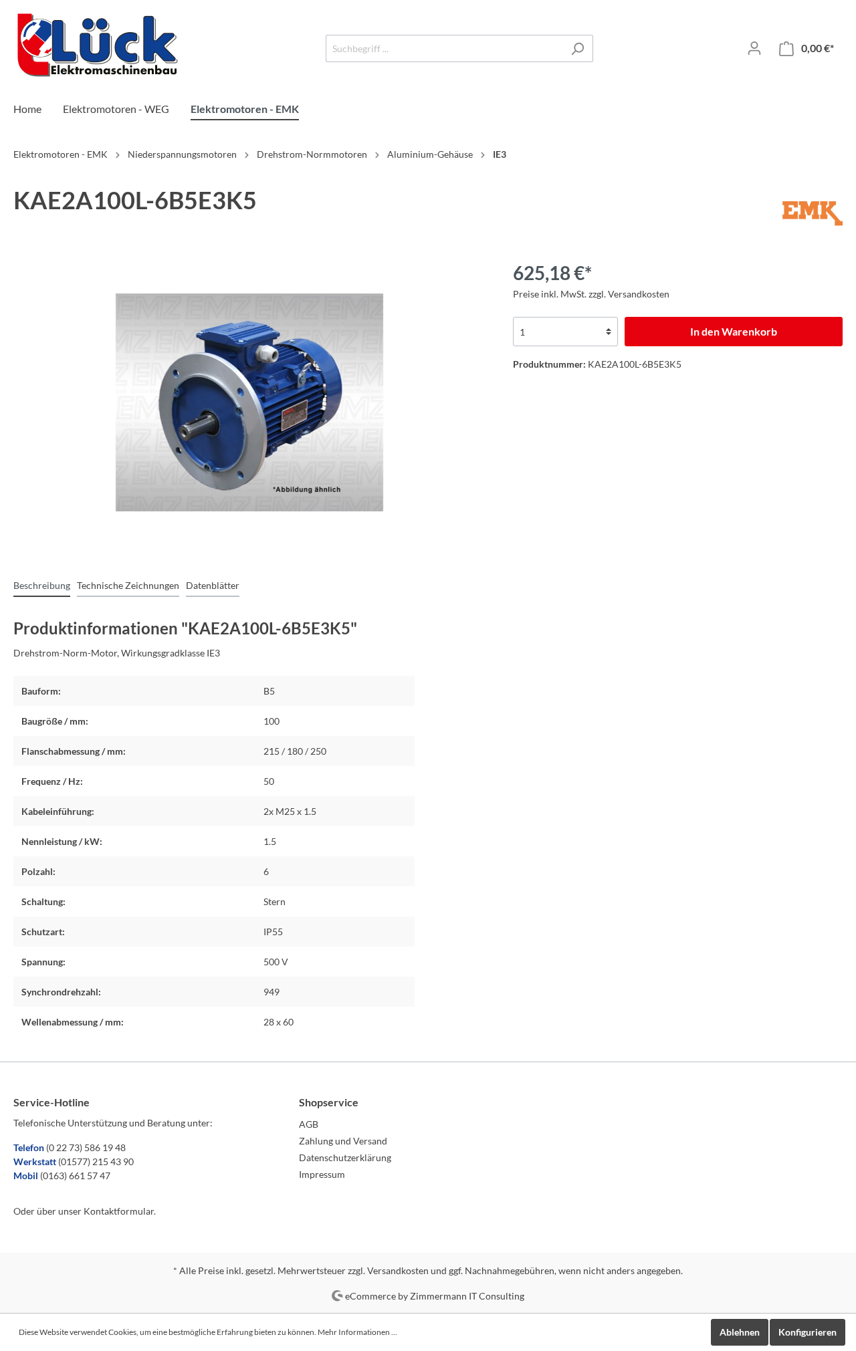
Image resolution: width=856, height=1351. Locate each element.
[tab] (41, 585)
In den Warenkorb (733, 331)
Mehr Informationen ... (357, 1332)
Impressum (322, 1174)
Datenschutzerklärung (345, 1157)
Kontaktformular (119, 1211)
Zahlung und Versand (343, 1140)
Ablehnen (740, 1332)
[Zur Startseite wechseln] (97, 46)
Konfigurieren (807, 1332)
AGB (308, 1124)
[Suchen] (577, 48)
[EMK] (812, 202)
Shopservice (328, 1102)
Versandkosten (398, 1270)
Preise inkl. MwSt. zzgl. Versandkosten (591, 293)
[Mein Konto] (754, 48)
